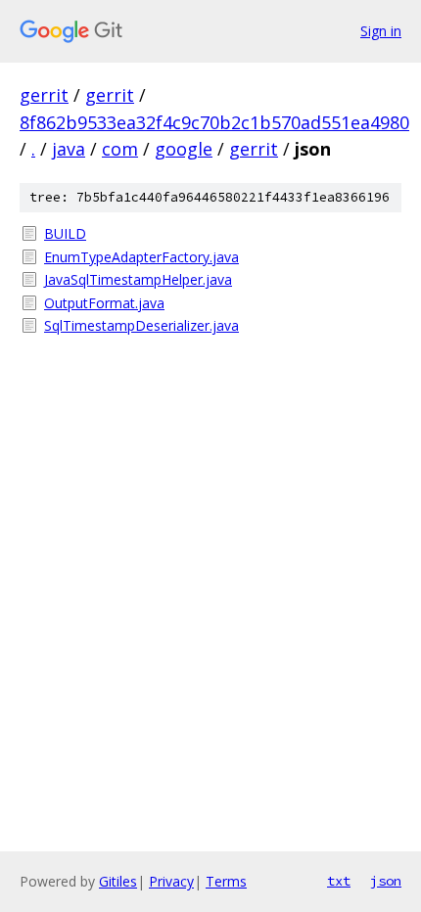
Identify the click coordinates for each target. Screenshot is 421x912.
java (68, 148)
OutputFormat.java (104, 303)
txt (339, 880)
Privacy (171, 881)
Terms (226, 881)
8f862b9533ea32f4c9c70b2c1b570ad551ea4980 (214, 122)
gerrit (44, 95)
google (183, 148)
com (120, 148)
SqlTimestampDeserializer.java (141, 325)
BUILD (65, 233)
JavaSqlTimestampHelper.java (138, 279)
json (385, 880)
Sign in (380, 31)
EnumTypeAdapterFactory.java (141, 257)
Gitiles (118, 881)
